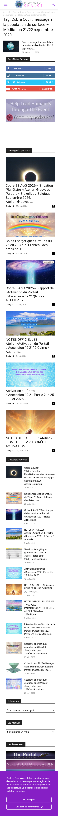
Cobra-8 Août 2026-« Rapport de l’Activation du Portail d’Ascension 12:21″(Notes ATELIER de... (30, 294)
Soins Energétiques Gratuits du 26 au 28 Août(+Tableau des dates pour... (29, 245)
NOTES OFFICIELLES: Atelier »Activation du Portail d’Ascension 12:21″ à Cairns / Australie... (27, 346)
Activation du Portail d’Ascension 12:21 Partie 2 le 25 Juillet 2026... (30, 395)
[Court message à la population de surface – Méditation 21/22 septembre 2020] (11, 46)
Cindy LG (10, 206)
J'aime (50, 68)
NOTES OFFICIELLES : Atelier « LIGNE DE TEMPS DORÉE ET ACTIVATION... (29, 442)
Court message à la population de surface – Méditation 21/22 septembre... (37, 45)
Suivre (49, 75)
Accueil (6, 12)
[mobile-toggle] (5, 4)
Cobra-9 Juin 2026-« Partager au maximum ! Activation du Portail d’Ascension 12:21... (39, 666)
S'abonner (47, 89)
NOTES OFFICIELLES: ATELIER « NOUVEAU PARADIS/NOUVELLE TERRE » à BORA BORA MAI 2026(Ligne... (39, 608)
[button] (53, 4)
